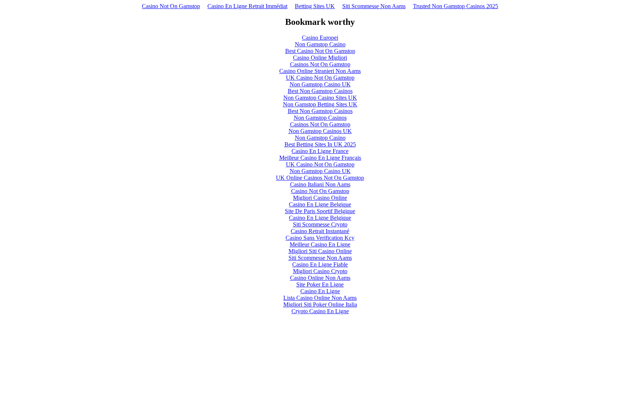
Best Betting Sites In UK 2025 (320, 144)
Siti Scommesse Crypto (320, 224)
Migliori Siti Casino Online (320, 251)
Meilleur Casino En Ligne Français (320, 158)
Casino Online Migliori (320, 57)
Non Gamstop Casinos (320, 118)
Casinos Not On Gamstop (320, 64)
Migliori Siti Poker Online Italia (320, 304)
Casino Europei (320, 37)
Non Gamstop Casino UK (320, 84)
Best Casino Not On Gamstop (320, 51)
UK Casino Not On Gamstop (320, 77)
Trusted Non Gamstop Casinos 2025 (455, 6)
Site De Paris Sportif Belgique (320, 211)
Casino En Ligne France (320, 151)
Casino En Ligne (320, 291)
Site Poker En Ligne (320, 284)
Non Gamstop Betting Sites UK (320, 104)
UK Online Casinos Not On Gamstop (320, 178)
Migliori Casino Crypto (320, 271)
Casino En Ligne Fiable (320, 264)
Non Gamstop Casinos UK (320, 131)
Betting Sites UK (315, 6)
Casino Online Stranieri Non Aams (320, 71)
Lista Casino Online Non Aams (320, 298)
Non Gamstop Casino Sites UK (320, 98)
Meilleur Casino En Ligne (320, 244)
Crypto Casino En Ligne (320, 311)
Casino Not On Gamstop (171, 6)
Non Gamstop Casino (320, 44)
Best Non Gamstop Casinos (320, 91)
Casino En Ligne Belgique (320, 204)
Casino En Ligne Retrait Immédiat (247, 6)
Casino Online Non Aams (320, 278)
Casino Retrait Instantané (320, 231)
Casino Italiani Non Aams (320, 184)
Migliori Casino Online (320, 198)
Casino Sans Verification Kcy (320, 238)
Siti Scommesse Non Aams (374, 6)
